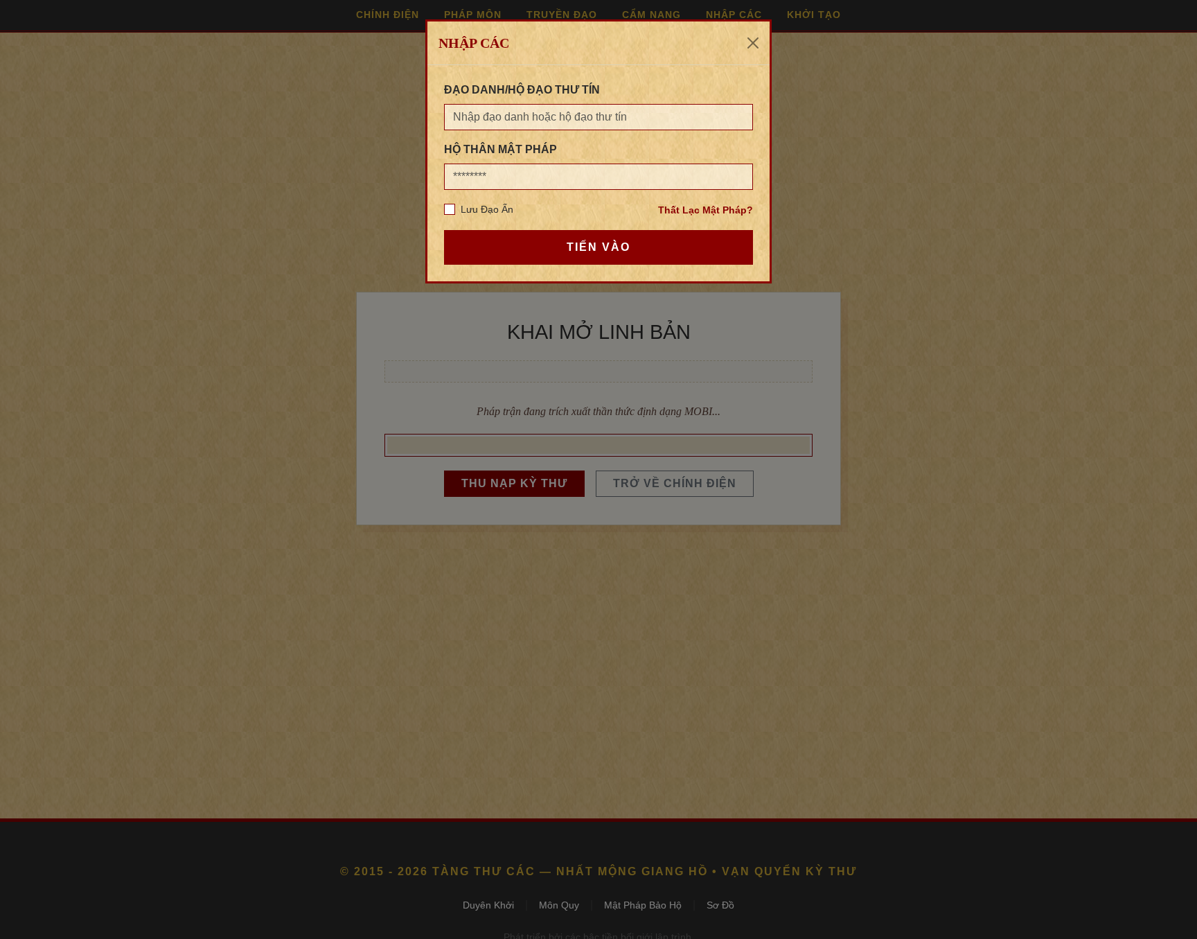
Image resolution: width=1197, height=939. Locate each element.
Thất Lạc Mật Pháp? (705, 210)
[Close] (753, 43)
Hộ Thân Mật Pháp (500, 149)
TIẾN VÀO (598, 247)
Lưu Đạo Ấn (487, 209)
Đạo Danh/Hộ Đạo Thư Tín (522, 90)
